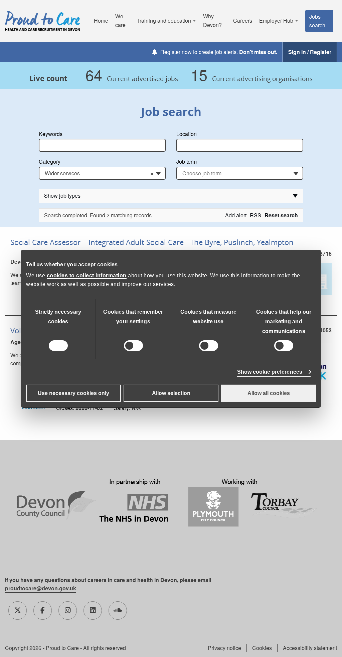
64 (94, 75)
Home (101, 20)
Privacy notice (224, 648)
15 (199, 75)
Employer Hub (276, 20)
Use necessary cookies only (73, 393)
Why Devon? (212, 20)
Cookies (262, 648)
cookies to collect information (87, 275)
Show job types (62, 195)
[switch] (133, 345)
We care (120, 20)
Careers (242, 20)
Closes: (65, 408)
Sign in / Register (309, 52)
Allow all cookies (268, 393)
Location (186, 134)
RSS (255, 215)
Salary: (122, 408)
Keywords (50, 134)
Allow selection (171, 393)
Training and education (164, 20)
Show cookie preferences (269, 372)
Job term (186, 161)
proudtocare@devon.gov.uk (40, 588)
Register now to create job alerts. (199, 52)
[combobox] (102, 173)
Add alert (235, 215)
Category (49, 161)
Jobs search (317, 21)
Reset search (281, 215)
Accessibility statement (310, 648)
